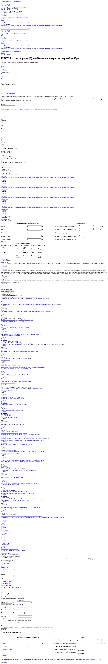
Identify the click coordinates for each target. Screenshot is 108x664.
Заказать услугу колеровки (8, 93)
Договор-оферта (5, 543)
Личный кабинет (5, 24)
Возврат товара (5, 544)
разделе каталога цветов (25, 109)
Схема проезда (15, 8)
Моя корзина (4, 25)
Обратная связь (5, 563)
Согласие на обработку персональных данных (13, 550)
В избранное (4, 145)
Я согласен (4, 662)
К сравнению (11, 145)
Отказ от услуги (5, 546)
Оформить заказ (5, 567)
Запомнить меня (7, 581)
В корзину (3, 92)
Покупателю (4, 15)
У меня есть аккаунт (17, 604)
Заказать (3, 144)
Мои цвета (47, 25)
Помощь (3, 2)
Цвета (2, 20)
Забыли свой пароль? (6, 585)
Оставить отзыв (5, 259)
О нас (2, 523)
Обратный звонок (5, 8)
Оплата (15, 17)
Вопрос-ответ (32, 22)
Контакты (10, 17)
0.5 (3, 78)
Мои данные (17, 25)
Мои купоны (54, 25)
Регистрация (8, 583)
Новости (3, 529)
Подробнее (4, 183)
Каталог (3, 14)
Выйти (60, 25)
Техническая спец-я (6, 219)
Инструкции (7, 22)
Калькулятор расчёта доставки (9, 165)
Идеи (2, 22)
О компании (4, 17)
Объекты (25, 17)
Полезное (3, 21)
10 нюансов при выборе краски (19, 22)
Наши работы (4, 530)
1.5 (3, 81)
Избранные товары (27, 25)
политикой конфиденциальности (93, 659)
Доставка (19, 17)
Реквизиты (3, 547)
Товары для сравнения (38, 25)
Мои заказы (11, 25)
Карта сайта (4, 536)
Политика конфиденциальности (9, 549)
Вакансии (3, 534)
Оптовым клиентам (16, 1)
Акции (2, 18)
